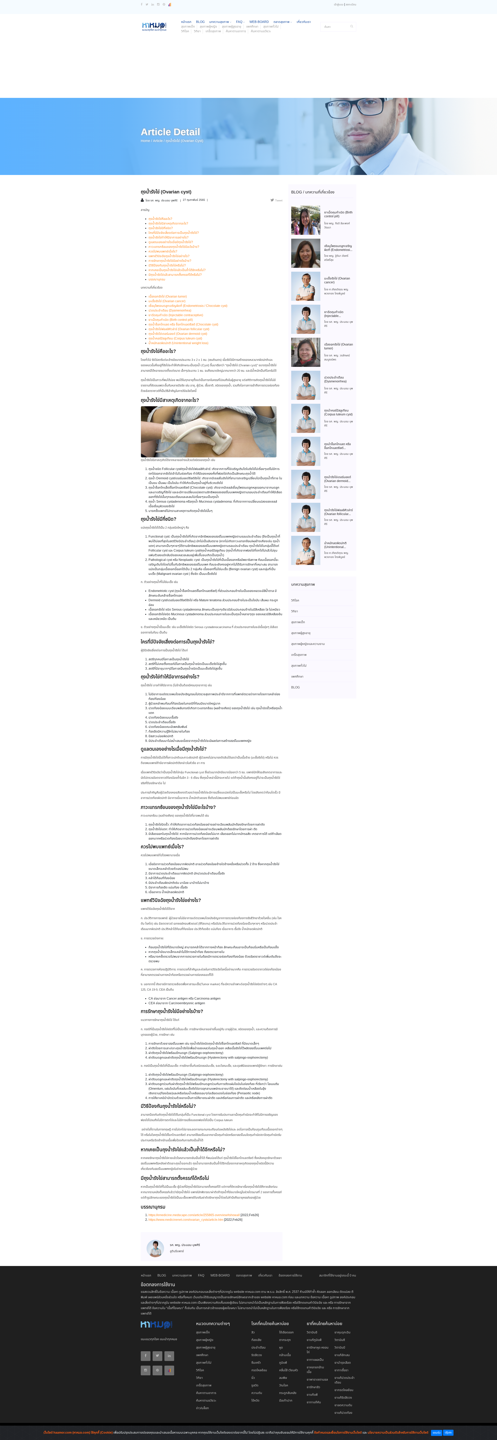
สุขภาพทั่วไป (271, 26)
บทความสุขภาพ (219, 22)
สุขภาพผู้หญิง (208, 26)
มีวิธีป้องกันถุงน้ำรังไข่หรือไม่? (167, 265)
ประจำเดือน (258, 1347)
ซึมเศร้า (256, 1363)
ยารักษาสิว (313, 1387)
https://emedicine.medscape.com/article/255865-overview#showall (194, 1215)
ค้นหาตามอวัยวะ (261, 31)
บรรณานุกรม (157, 279)
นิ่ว (253, 1378)
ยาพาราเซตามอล (317, 1379)
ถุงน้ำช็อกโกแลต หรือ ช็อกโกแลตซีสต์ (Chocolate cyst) (183, 324)
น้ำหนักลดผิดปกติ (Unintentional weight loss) (178, 343)
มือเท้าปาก (285, 1400)
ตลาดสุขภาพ (282, 22)
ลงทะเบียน (351, 5)
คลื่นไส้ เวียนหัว (288, 1370)
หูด (281, 1347)
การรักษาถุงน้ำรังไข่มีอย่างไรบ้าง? (170, 261)
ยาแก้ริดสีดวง (343, 1398)
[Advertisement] (248, 69)
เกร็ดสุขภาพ (213, 31)
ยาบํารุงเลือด (343, 1363)
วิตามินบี (340, 1347)
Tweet (278, 201)
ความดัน (256, 1393)
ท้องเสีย (256, 1340)
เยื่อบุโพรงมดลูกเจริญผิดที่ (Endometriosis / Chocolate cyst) (188, 306)
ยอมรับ (437, 1433)
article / (159, 141)
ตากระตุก (285, 1340)
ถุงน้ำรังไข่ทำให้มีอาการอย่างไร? (169, 237)
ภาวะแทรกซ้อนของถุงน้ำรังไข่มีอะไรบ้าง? (174, 247)
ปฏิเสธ (448, 1433)
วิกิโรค (185, 31)
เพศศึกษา (252, 26)
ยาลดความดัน (343, 1405)
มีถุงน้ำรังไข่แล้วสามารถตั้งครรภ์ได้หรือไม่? (175, 275)
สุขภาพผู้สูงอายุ (231, 26)
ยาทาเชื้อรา (341, 1370)
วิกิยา (197, 31)
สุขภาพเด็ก (188, 26)
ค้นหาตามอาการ (236, 31)
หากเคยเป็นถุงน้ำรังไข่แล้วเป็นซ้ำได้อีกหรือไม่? (177, 270)
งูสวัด (254, 1385)
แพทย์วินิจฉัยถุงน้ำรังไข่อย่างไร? (169, 256)
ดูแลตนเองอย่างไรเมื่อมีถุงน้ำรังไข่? (171, 242)
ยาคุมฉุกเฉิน (342, 1332)
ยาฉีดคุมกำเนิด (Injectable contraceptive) (176, 315)
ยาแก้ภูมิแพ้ (314, 1340)
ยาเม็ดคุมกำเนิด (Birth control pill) (171, 320)
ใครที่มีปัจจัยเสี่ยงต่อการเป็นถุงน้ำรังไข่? (174, 233)
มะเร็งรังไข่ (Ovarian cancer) (167, 301)
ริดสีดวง (256, 1355)
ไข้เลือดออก (286, 1332)
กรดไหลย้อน (259, 1370)
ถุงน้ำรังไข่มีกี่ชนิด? (161, 228)
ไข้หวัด (255, 1400)
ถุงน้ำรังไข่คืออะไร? (160, 219)
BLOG (200, 22)
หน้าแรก (186, 22)
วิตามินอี (312, 1332)
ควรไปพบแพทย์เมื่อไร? (163, 251)
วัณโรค (283, 1385)
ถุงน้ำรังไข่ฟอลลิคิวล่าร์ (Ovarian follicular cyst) (179, 329)
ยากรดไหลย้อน (344, 1390)
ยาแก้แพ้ (312, 1395)
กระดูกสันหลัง (287, 1393)
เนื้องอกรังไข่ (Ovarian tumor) (168, 296)
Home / (146, 141)
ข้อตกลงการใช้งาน (290, 1275)
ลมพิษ (283, 1378)
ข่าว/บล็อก (202, 1408)
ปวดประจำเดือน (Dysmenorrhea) (170, 310)
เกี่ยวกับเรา (304, 22)
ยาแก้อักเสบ (342, 1355)
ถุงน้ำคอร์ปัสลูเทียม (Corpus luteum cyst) (175, 338)
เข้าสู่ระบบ (338, 5)
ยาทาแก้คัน (314, 1402)
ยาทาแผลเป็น (315, 1360)
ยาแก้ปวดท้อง (343, 1413)
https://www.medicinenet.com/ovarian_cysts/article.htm (186, 1220)
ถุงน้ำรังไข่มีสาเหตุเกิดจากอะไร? (168, 223)
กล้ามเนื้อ (285, 1355)
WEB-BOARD (259, 22)
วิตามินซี (340, 1340)
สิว (253, 1332)
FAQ (239, 22)
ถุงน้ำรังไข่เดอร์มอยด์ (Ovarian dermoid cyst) (178, 334)
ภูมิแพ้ (283, 1363)
